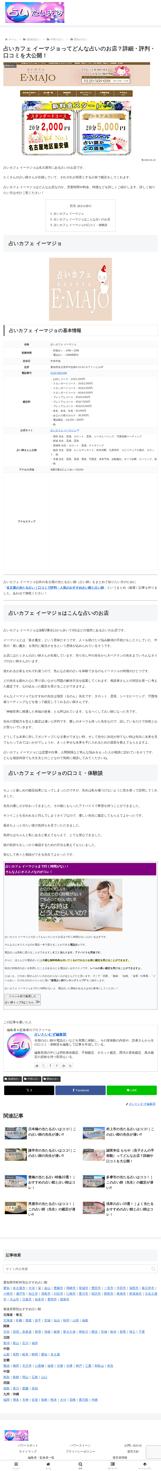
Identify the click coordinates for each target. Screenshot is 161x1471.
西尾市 (108, 1293)
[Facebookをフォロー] (50, 1065)
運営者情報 (120, 1457)
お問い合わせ (133, 1445)
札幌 (19, 1320)
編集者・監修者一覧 (41, 1457)
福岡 (6, 1399)
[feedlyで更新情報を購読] (63, 1065)
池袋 (47, 1331)
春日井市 (148, 1288)
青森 (28, 1320)
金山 (47, 1288)
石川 (25, 1343)
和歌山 (99, 1365)
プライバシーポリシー (80, 1451)
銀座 (57, 1331)
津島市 (46, 1293)
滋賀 (50, 1365)
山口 (44, 1377)
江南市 (71, 1293)
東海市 (121, 1293)
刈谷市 (58, 1293)
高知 (35, 1388)
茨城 (104, 1331)
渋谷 (6, 1331)
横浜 (94, 1331)
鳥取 (6, 1377)
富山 (16, 1343)
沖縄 (94, 1399)
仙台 (57, 1320)
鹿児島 (83, 1399)
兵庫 (69, 1365)
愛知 (6, 1288)
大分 (63, 1399)
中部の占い (33, 1078)
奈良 (110, 1365)
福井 (35, 1343)
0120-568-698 (59, 373)
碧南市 (64, 1299)
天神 (25, 1399)
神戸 (79, 1365)
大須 (32, 1288)
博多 (16, 1399)
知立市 (33, 1293)
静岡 (35, 1354)
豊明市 (52, 1299)
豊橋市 (58, 1288)
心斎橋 (39, 1365)
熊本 (54, 1399)
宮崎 (72, 1399)
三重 (88, 1365)
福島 (85, 1320)
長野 (16, 1354)
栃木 (113, 1331)
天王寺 (27, 1365)
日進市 (27, 1299)
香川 (16, 1388)
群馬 (123, 1331)
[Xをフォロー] (43, 1065)
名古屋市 (19, 1288)
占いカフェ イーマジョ (69, 213)
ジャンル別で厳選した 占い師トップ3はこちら (22, 999)
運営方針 (133, 1451)
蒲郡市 (134, 1288)
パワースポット (28, 1445)
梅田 (16, 1365)
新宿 (38, 1331)
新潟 (6, 1343)
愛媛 (25, 1388)
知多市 (39, 1299)
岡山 (25, 1377)
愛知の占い (53, 1078)
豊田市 (96, 1288)
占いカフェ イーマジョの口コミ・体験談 (80, 225)
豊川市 (83, 1293)
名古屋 (55, 1354)
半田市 (121, 1288)
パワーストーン (80, 1445)
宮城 (47, 1320)
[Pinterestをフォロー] (57, 1065)
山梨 (6, 1354)
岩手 (38, 1320)
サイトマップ (28, 1451)
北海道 (8, 1320)
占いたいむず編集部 (50, 1034)
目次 (73, 206)
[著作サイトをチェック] (37, 1065)
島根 (16, 1377)
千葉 (142, 1331)
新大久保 (69, 1331)
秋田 (66, 1320)
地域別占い (14, 1078)
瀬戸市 (20, 1293)
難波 (6, 1365)
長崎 (44, 1399)
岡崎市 (71, 1288)
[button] (153, 1268)
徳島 (6, 1388)
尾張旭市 (135, 1293)
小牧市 (8, 1293)
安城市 (83, 1288)
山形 (76, 1320)
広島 (35, 1377)
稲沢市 (96, 1293)
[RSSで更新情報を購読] (70, 1065)
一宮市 (108, 1288)
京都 (60, 1365)
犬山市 (14, 1299)
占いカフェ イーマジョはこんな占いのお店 (82, 219)
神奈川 (83, 1331)
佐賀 (35, 1399)
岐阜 (25, 1354)
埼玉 (132, 1331)
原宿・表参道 (22, 1331)
